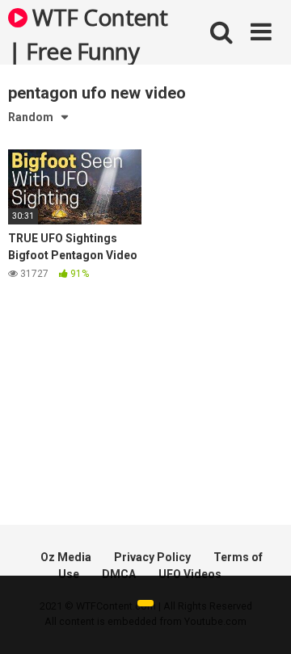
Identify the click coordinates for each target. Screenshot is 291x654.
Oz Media (65, 557)
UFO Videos (189, 574)
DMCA (119, 574)
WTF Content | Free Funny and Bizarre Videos (88, 33)
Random (30, 117)
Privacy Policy (152, 557)
